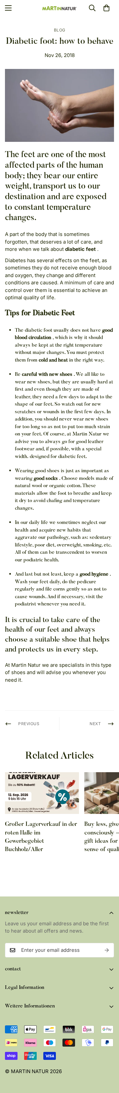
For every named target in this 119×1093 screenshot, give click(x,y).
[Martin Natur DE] (60, 8)
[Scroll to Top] (107, 1057)
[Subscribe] (106, 950)
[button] (106, 8)
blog (59, 30)
